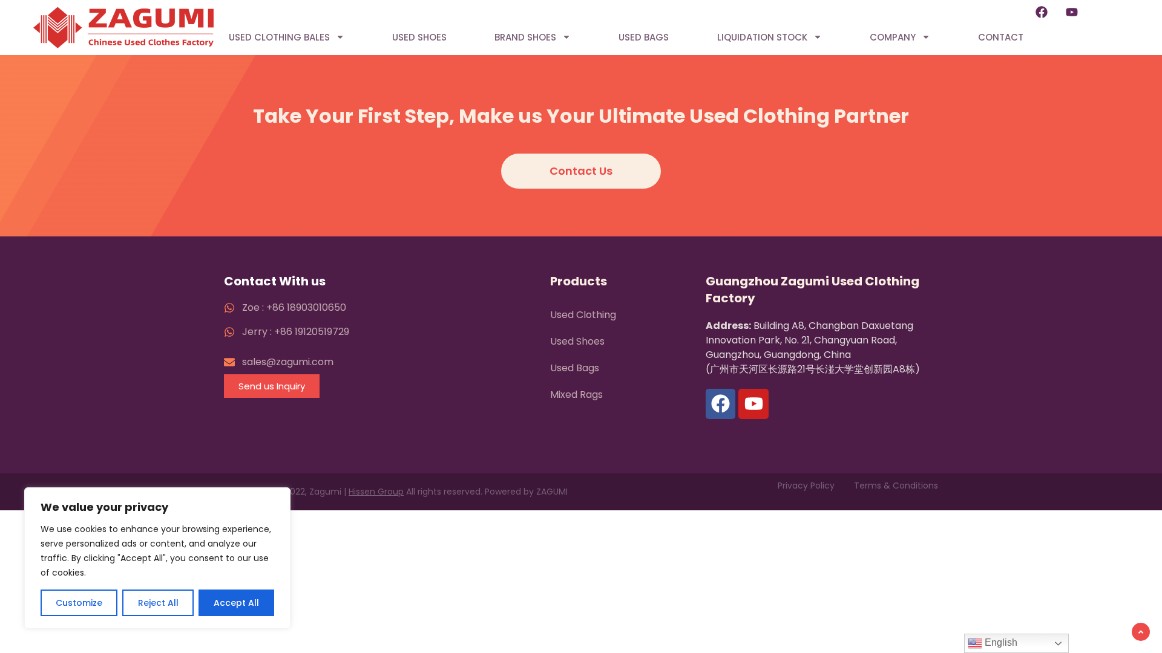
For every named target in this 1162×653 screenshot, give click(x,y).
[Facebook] (1042, 12)
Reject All (158, 603)
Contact (1000, 37)
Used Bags (644, 37)
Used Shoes (419, 37)
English (999, 642)
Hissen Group (376, 492)
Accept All (236, 603)
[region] (157, 558)
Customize (79, 603)
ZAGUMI (552, 492)
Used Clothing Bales (279, 37)
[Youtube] (1072, 12)
